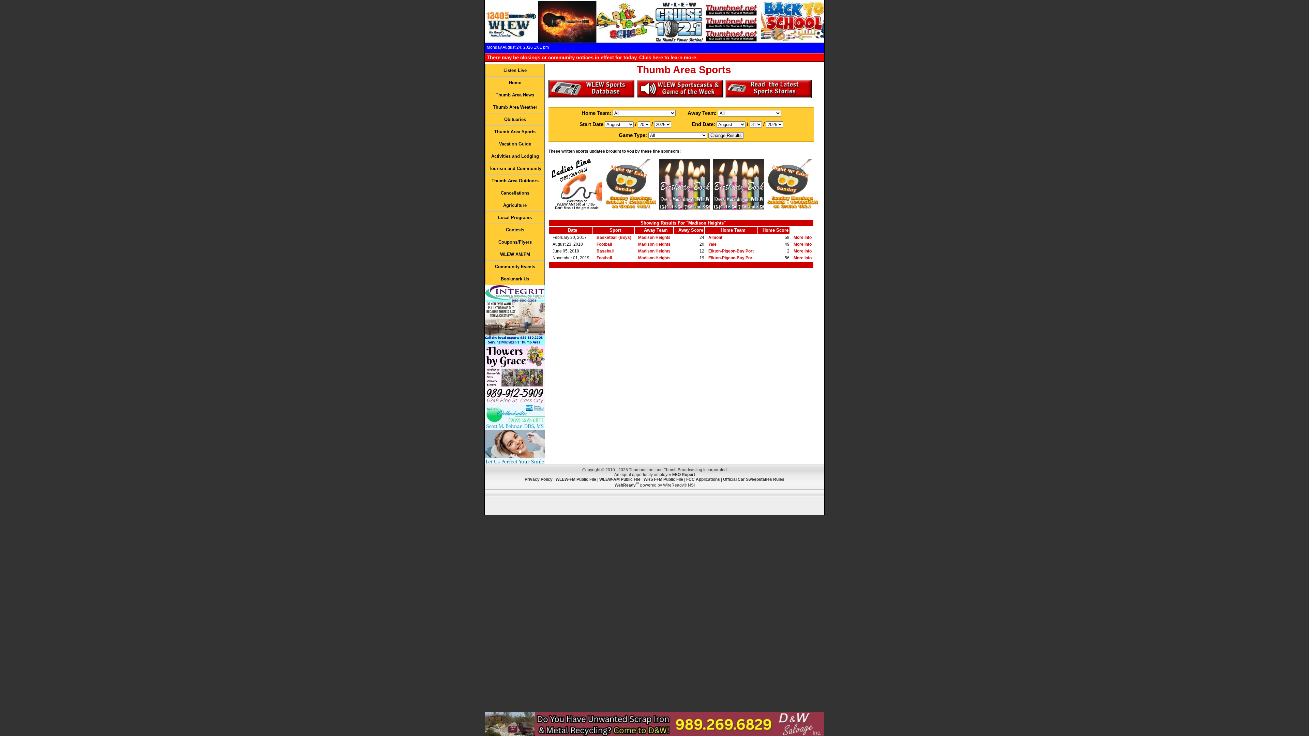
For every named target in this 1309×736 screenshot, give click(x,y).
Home (515, 82)
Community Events (515, 266)
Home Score (775, 230)
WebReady (625, 485)
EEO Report (683, 474)
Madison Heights (654, 237)
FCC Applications (703, 479)
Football (604, 244)
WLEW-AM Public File (620, 479)
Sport (615, 230)
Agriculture (515, 205)
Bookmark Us (515, 278)
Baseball (605, 251)
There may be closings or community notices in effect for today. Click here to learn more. (592, 57)
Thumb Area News (515, 94)
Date (572, 230)
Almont (715, 237)
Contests (515, 229)
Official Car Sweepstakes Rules (753, 479)
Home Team (733, 230)
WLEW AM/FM (515, 254)
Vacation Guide (515, 144)
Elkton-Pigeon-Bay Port (731, 251)
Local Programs (515, 217)
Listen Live (515, 70)
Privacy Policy (539, 479)
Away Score (690, 230)
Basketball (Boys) (614, 237)
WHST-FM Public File (663, 479)
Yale (712, 244)
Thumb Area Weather (515, 107)
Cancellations (515, 193)
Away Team (656, 230)
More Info (803, 237)
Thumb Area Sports (515, 131)
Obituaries (515, 119)
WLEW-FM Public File (576, 479)
